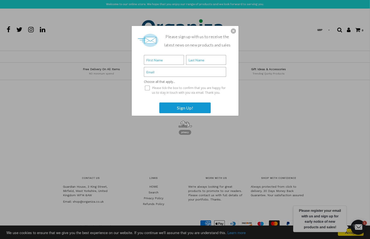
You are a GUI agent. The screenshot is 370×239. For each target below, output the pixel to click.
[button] (233, 31)
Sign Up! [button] (185, 107)
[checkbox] (185, 90)
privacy (185, 132)
